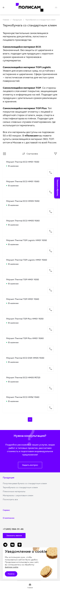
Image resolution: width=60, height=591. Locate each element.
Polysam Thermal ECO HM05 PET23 (23, 377)
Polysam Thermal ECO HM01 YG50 (22, 162)
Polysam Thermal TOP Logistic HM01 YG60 (26, 260)
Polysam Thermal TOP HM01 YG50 (22, 279)
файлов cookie (11, 567)
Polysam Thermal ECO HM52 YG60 (22, 397)
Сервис (6, 510)
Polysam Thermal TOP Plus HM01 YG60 (25, 338)
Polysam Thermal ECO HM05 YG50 (22, 201)
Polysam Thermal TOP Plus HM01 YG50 (25, 318)
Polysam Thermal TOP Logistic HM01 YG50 (26, 240)
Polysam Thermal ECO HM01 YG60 (22, 181)
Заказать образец (57, 188)
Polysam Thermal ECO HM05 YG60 (23, 220)
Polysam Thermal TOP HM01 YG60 (22, 299)
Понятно (11, 574)
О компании (8, 518)
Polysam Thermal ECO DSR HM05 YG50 (25, 358)
